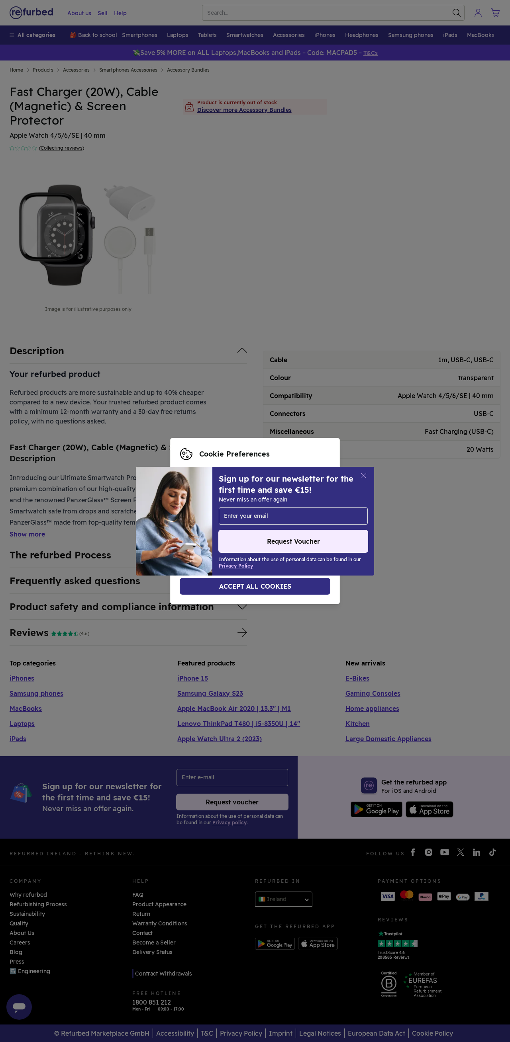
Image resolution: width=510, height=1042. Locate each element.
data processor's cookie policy (222, 529)
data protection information (219, 521)
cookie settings (201, 512)
